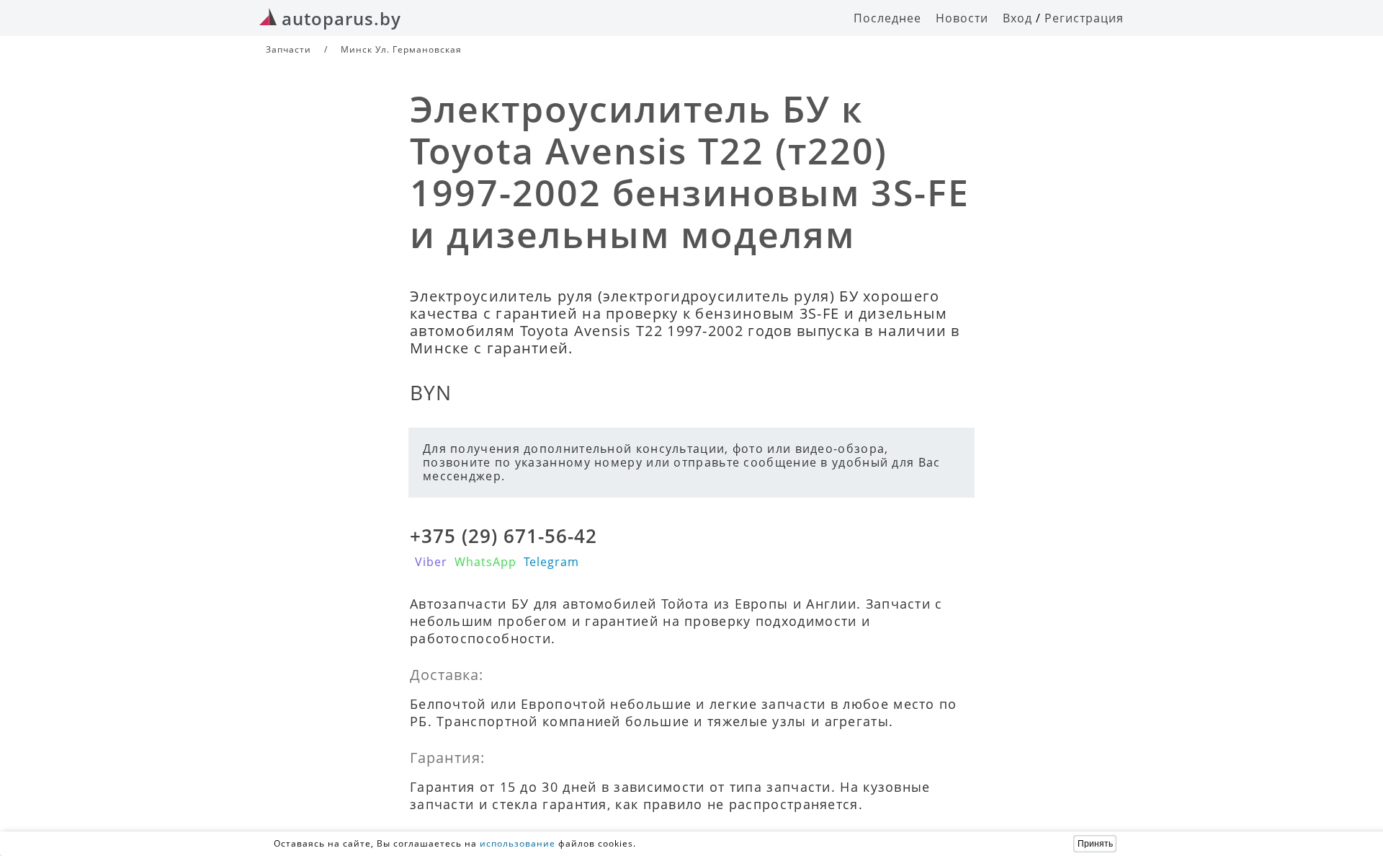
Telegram (551, 562)
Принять (1095, 844)
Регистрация (1084, 18)
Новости (962, 18)
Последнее (887, 18)
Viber (431, 562)
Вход (1017, 18)
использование (517, 843)
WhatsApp (485, 562)
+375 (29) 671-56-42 (503, 536)
